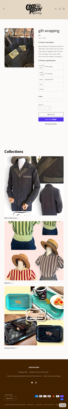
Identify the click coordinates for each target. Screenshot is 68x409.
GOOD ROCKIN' (12, 404)
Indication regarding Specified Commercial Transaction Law (24, 376)
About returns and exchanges (52, 376)
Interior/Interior (10, 348)
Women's (7, 283)
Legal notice (58, 404)
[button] (4, 9)
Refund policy (30, 404)
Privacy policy (39, 404)
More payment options (51, 123)
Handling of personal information (38, 372)
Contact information (49, 404)
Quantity (40, 104)
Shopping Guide (22, 372)
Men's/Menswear (10, 218)
